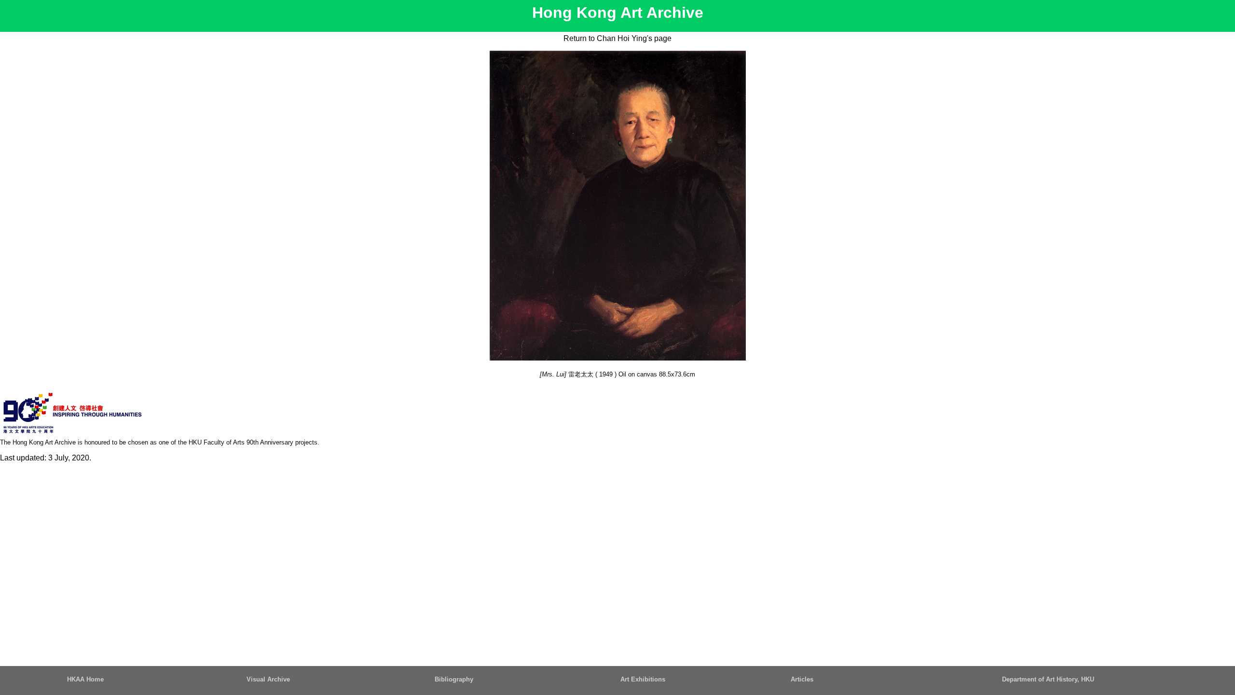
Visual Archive (268, 679)
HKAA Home (85, 679)
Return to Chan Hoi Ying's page (617, 38)
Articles (802, 679)
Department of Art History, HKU (1048, 679)
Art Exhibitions (642, 679)
